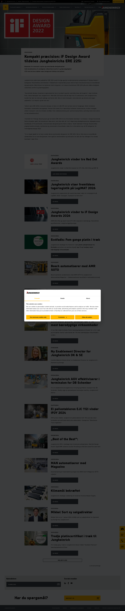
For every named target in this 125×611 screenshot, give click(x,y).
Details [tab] (62, 298)
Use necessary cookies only (38, 317)
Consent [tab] (37, 298)
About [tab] (88, 298)
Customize (61, 317)
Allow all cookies (87, 317)
